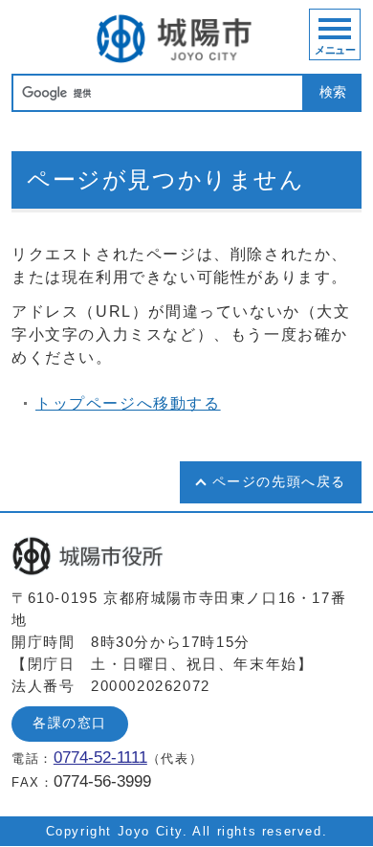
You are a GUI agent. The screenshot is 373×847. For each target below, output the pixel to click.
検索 (332, 92)
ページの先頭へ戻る (279, 482)
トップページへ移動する (128, 403)
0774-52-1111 (100, 757)
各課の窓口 (70, 723)
